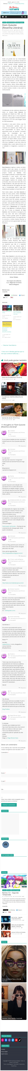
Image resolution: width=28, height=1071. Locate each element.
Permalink (13, 436)
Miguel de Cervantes (15, 33)
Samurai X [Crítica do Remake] (18, 932)
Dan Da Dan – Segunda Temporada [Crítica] (16, 918)
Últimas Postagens (19, 22)
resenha (21, 33)
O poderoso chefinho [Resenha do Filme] (12, 397)
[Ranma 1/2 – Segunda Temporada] (14, 875)
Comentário (5, 752)
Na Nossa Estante (18, 896)
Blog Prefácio (6, 709)
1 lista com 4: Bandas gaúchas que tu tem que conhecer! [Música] (12, 352)
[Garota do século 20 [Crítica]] (14, 404)
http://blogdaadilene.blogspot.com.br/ (12, 553)
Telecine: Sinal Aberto (8, 345)
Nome (3, 773)
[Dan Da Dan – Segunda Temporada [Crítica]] (6, 916)
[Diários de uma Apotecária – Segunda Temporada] (6, 924)
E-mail (3, 781)
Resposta (23, 446)
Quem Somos (4, 1054)
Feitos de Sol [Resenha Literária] (12, 377)
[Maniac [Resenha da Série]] (7, 308)
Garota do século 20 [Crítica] (11, 418)
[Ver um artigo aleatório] (25, 16)
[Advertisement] (10, 824)
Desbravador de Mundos (9, 526)
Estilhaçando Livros (10, 610)
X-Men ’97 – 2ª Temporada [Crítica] (16, 4)
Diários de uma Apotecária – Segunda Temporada (18, 925)
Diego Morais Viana (12, 738)
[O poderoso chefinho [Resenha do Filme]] (14, 383)
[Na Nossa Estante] (2, 16)
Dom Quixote (12, 32)
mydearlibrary (6, 644)
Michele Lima (18, 30)
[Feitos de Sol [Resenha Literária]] (14, 363)
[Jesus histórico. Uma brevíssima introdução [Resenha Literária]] (7, 324)
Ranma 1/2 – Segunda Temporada (10, 894)
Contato (3, 1049)
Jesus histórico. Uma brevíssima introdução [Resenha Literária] (7, 329)
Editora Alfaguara (19, 32)
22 (14, 400)
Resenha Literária (10, 22)
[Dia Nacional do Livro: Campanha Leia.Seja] (18, 308)
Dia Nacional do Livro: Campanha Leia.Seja (17, 313)
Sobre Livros (4, 35)
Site (2, 789)
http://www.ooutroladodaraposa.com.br (13, 583)
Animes (4, 890)
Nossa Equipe (4, 1051)
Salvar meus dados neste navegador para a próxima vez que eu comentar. (12, 800)
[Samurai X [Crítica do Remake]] (6, 931)
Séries (9, 890)
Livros (4, 22)
